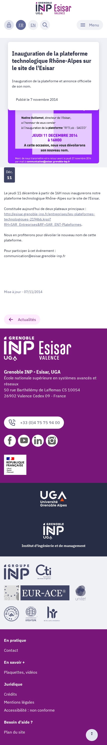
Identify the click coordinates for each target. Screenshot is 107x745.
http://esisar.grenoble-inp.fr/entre (49, 219)
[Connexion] (9, 25)
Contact (11, 650)
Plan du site (14, 732)
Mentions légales (19, 702)
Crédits (10, 694)
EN (33, 24)
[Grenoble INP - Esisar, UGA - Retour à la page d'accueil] (53, 9)
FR (21, 24)
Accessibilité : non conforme (29, 710)
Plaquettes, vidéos (20, 672)
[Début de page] (94, 735)
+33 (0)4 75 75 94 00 (40, 422)
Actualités (27, 319)
